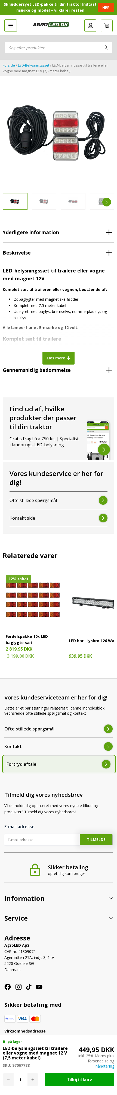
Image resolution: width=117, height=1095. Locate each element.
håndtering (105, 1066)
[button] (10, 25)
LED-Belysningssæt (33, 65)
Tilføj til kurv (79, 1079)
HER (106, 7)
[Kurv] (107, 26)
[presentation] (10, 202)
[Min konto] (90, 25)
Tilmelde (96, 839)
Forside (9, 65)
